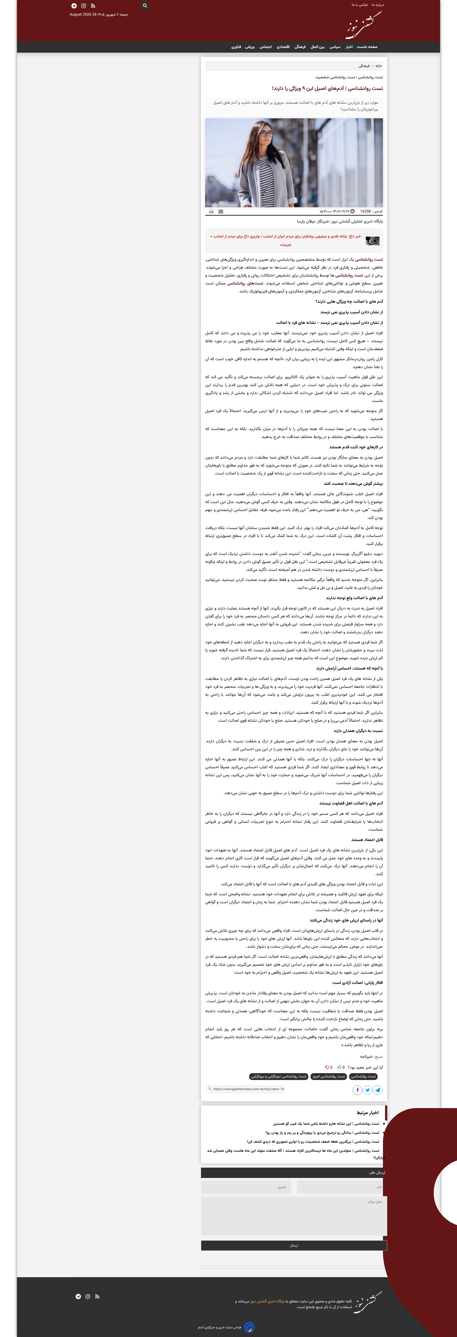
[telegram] (78, 1297)
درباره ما (378, 5)
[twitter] (368, 1091)
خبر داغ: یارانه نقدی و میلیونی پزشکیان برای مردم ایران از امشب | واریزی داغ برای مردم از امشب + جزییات (285, 240)
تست (378, 259)
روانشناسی (364, 259)
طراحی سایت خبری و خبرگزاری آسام (219, 1327)
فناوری (236, 47)
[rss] (93, 6)
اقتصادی (283, 47)
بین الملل (318, 47)
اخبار (349, 47)
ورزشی (250, 47)
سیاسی (335, 47)
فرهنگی (301, 47)
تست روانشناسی (363, 1076)
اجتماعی (266, 47)
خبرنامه (366, 1057)
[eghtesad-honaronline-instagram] (87, 1297)
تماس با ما (360, 5)
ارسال (294, 1245)
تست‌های (254, 283)
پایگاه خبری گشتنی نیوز (266, 1301)
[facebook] (358, 1091)
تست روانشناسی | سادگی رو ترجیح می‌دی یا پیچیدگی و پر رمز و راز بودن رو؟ (322, 1133)
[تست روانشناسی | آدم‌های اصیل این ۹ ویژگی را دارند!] (378, 1091)
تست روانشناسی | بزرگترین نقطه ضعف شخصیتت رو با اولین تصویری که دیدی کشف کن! (313, 1142)
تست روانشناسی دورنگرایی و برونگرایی (278, 1076)
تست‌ (358, 275)
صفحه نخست (367, 47)
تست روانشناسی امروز (329, 1076)
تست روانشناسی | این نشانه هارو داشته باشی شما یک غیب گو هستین (326, 1124)
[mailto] (219, 211)
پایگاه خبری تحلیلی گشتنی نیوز (356, 221)
